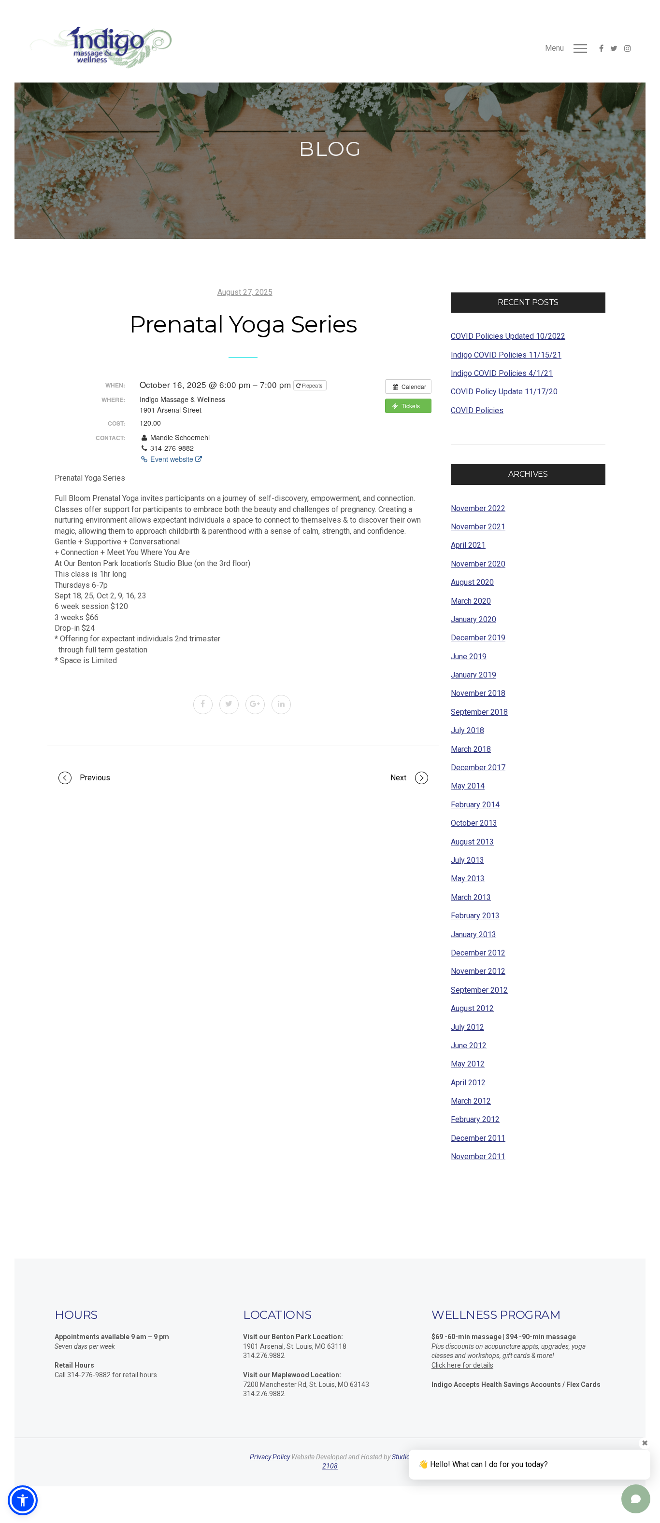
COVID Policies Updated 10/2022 (508, 336)
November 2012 (478, 971)
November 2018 (478, 693)
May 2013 (468, 878)
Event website (171, 459)
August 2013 (472, 841)
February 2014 (475, 804)
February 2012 (475, 1119)
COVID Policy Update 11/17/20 (504, 391)
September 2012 (479, 990)
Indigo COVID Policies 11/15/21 (506, 355)
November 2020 (478, 563)
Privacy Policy (270, 1457)
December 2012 (478, 952)
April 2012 (468, 1082)
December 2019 (478, 637)
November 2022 (478, 508)
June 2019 (469, 656)
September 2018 (479, 712)
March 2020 (471, 601)
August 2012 (472, 1008)
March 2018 (471, 749)
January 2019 (473, 674)
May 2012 (468, 1063)
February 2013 (475, 915)
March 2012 (471, 1101)
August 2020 (472, 582)
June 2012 (469, 1045)
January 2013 (473, 934)
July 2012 (467, 1027)
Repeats (312, 385)
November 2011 (478, 1156)
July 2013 (467, 860)
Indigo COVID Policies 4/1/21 (502, 373)
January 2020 (473, 619)
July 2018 (467, 730)
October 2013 (474, 823)
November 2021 (478, 526)
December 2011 (478, 1138)
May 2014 (468, 785)
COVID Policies (477, 410)
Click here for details (462, 1365)
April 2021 (468, 545)
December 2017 (478, 767)
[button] (23, 1500)
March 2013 (471, 897)
